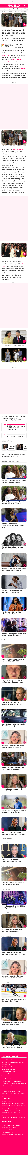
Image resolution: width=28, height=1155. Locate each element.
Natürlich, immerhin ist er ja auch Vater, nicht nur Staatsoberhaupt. (16, 427)
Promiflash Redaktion (18, 38)
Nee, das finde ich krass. (15, 436)
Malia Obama (5, 55)
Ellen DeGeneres (18, 149)
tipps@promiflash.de (11, 456)
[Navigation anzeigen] (2, 5)
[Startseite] (14, 6)
